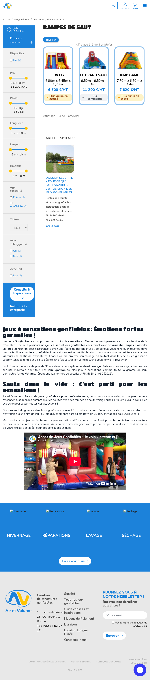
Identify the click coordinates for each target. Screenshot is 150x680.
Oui (17, 60)
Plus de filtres (74, 39)
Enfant (19, 197)
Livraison (70, 624)
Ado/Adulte (18, 206)
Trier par (51, 40)
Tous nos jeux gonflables (73, 601)
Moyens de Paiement (79, 619)
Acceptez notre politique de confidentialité (130, 624)
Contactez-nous (75, 640)
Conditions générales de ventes (47, 661)
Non (17, 256)
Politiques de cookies (108, 661)
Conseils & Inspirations (22, 294)
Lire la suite (52, 226)
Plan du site (75, 670)
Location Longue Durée (76, 632)
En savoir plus (76, 561)
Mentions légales (81, 661)
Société (69, 594)
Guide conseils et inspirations (76, 611)
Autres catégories (15, 29)
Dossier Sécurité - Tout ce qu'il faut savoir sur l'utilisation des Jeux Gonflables (59, 185)
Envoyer (115, 635)
